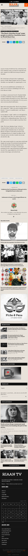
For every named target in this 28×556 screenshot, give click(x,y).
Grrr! (3, 536)
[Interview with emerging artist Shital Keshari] (20, 454)
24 (3, 517)
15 (21, 512)
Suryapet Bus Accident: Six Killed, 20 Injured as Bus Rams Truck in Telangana (17, 329)
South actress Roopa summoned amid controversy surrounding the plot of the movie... (14, 425)
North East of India (15, 31)
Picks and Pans (5, 538)
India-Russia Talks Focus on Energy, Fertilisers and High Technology (16, 351)
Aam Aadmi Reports (6, 528)
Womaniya (4, 544)
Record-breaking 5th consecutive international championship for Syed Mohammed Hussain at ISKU (13, 289)
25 (7, 517)
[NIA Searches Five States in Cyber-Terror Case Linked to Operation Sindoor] (4, 345)
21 (17, 514)
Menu (23, 324)
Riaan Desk (4, 38)
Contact (3, 492)
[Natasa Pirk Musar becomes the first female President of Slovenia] (20, 439)
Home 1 (9, 554)
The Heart (11, 178)
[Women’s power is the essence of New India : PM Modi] (7, 454)
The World (4, 540)
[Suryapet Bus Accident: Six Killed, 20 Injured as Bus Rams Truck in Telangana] (4, 330)
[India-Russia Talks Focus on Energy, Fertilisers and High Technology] (4, 352)
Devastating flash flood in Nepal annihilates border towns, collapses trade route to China (16, 336)
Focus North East (6, 534)
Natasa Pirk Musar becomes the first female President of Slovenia (20, 446)
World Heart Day (18, 178)
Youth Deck (4, 542)
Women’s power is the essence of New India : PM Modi (7, 461)
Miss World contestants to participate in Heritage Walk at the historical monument (12, 265)
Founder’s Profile (15, 554)
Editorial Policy (5, 496)
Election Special (5, 532)
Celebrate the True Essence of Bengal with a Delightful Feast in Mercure (14, 190)
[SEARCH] (25, 396)
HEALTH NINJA (3, 31)
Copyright (4, 494)
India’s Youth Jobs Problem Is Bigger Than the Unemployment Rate (16, 358)
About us (4, 490)
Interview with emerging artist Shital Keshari (20, 460)
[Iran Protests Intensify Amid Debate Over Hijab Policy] (7, 439)
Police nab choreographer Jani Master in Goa (13, 242)
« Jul (3, 522)
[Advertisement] (14, 56)
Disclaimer (4, 498)
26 (10, 517)
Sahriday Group (4, 178)
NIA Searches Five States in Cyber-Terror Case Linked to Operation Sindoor (17, 344)
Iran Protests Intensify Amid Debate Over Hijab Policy (6, 446)
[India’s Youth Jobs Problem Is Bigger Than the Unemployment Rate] (4, 359)
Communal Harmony (6, 530)
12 (10, 512)
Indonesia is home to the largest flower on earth (14, 198)
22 (21, 514)
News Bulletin (9, 31)
